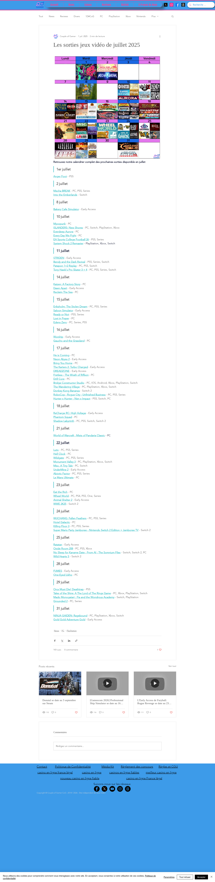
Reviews (64, 16)
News (51, 16)
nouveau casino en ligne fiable (79, 778)
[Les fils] (183, 5)
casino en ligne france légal (55, 772)
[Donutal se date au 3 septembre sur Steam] (60, 683)
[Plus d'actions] (160, 36)
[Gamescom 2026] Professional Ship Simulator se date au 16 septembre (106, 702)
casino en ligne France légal (144, 778)
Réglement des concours (137, 766)
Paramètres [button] (169, 877)
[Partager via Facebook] (54, 640)
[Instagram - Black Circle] (120, 789)
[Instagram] (171, 5)
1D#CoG (90, 16)
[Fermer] (211, 877)
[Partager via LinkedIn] (69, 640)
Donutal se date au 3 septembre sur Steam (59, 702)
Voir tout (172, 666)
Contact (42, 766)
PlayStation (114, 16)
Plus (153, 16)
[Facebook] (177, 5)
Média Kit (108, 766)
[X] (165, 5)
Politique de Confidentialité (73, 766)
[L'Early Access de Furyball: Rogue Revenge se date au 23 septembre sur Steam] (155, 683)
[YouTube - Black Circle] (112, 789)
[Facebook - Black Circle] (97, 789)
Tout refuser (185, 877)
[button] (172, 16)
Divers (77, 16)
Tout (41, 16)
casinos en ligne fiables (124, 772)
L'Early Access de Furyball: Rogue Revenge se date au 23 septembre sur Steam (153, 702)
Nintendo (141, 16)
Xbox (128, 16)
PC (101, 16)
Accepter (201, 877)
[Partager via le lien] (76, 640)
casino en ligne (91, 772)
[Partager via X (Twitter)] (62, 640)
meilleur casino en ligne (161, 772)
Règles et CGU (168, 766)
